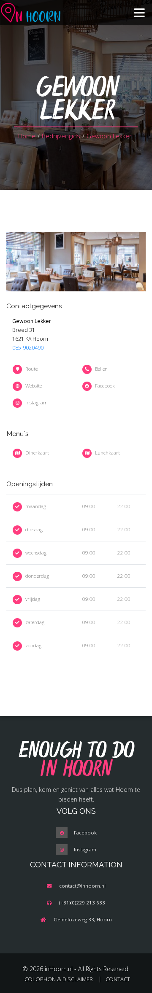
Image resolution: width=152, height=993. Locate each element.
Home (26, 136)
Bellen (101, 369)
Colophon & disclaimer (58, 979)
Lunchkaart (107, 452)
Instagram (36, 402)
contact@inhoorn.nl (82, 886)
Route (31, 369)
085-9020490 (27, 347)
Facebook (105, 385)
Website (33, 385)
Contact (118, 979)
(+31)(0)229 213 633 (82, 902)
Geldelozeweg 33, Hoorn (83, 919)
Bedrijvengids (61, 136)
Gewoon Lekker (109, 136)
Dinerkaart (37, 452)
